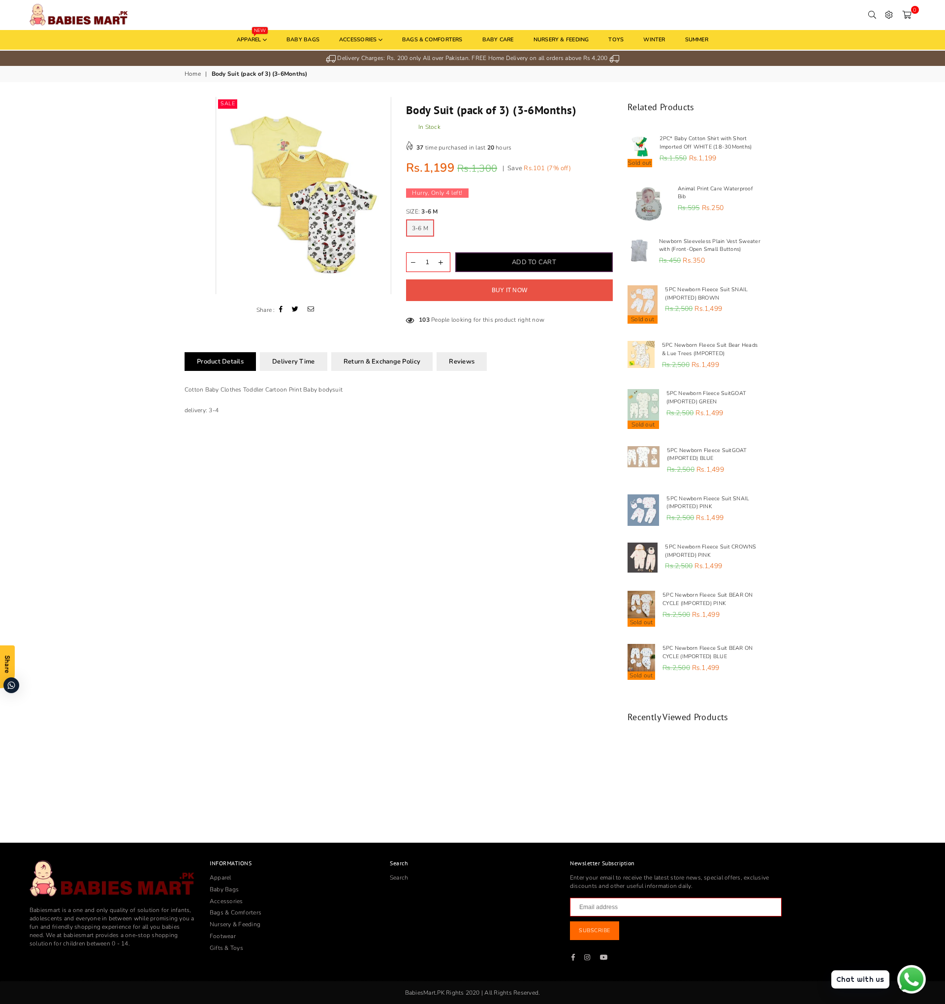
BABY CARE (498, 39)
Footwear (223, 936)
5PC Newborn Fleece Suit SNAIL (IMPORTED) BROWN (706, 294)
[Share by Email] (311, 310)
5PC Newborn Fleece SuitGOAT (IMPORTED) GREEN (706, 397)
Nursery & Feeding (561, 39)
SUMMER (696, 39)
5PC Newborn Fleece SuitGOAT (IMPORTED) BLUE (707, 454)
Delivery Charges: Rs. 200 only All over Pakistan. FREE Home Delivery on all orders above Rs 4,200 (472, 58)
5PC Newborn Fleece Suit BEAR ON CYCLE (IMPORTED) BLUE (707, 652)
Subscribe (594, 930)
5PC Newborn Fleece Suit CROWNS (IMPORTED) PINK (710, 551)
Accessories (358, 39)
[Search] (872, 14)
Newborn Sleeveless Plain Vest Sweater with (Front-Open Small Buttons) (709, 245)
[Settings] (889, 14)
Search (399, 878)
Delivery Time (293, 361)
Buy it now (509, 290)
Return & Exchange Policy (382, 361)
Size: (422, 211)
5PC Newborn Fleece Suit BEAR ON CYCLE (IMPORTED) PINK (707, 599)
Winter (654, 39)
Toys (616, 39)
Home (193, 74)
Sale (227, 103)
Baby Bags (302, 39)
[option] (472, 58)
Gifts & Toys (226, 948)
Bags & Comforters (432, 39)
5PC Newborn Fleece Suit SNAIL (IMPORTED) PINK (707, 503)
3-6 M (420, 228)
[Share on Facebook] (281, 310)
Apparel (251, 36)
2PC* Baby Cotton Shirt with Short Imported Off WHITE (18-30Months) (706, 143)
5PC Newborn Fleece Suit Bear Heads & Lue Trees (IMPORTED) (709, 349)
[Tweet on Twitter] (295, 310)
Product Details (220, 361)
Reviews (461, 361)
